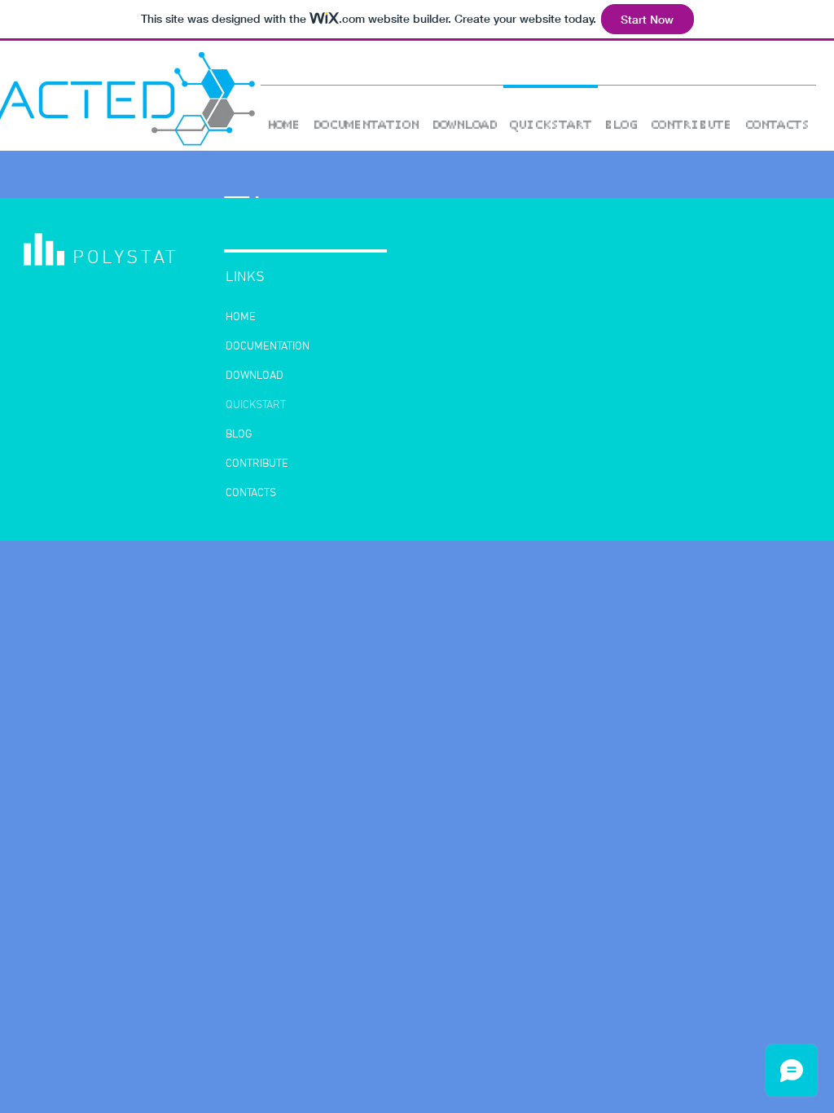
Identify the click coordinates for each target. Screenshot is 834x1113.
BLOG (239, 435)
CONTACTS (251, 493)
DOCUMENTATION (267, 347)
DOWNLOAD (254, 376)
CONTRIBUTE (257, 464)
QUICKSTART (256, 405)
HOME (241, 317)
